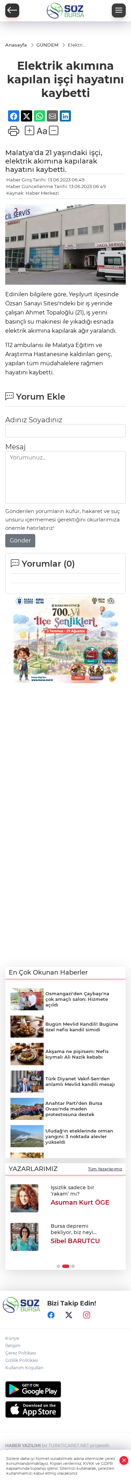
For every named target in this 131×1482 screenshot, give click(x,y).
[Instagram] (87, 1315)
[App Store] (65, 1409)
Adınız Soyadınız (33, 420)
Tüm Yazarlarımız (105, 1168)
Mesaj (15, 447)
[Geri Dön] (12, 11)
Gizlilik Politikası (21, 1360)
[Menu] (119, 11)
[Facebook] (51, 1315)
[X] (69, 1315)
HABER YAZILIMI (23, 1445)
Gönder (20, 540)
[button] (58, 1266)
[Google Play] (65, 1389)
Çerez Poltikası (20, 1353)
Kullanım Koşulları (24, 1367)
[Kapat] (124, 1460)
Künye (12, 1338)
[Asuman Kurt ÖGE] (24, 1198)
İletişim (13, 1345)
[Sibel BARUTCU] (24, 1237)
